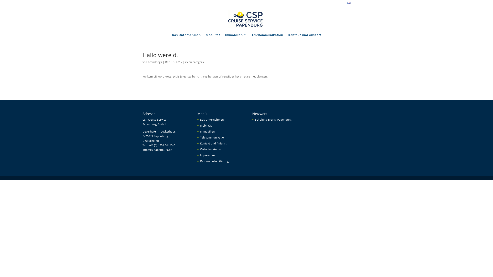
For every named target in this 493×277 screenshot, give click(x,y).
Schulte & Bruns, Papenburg (273, 119)
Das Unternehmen (186, 35)
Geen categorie (195, 62)
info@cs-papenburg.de (157, 150)
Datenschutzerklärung (214, 161)
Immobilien (234, 35)
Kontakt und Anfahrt (304, 35)
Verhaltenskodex (210, 149)
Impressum (207, 155)
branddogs (155, 62)
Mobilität (213, 35)
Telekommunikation (267, 35)
